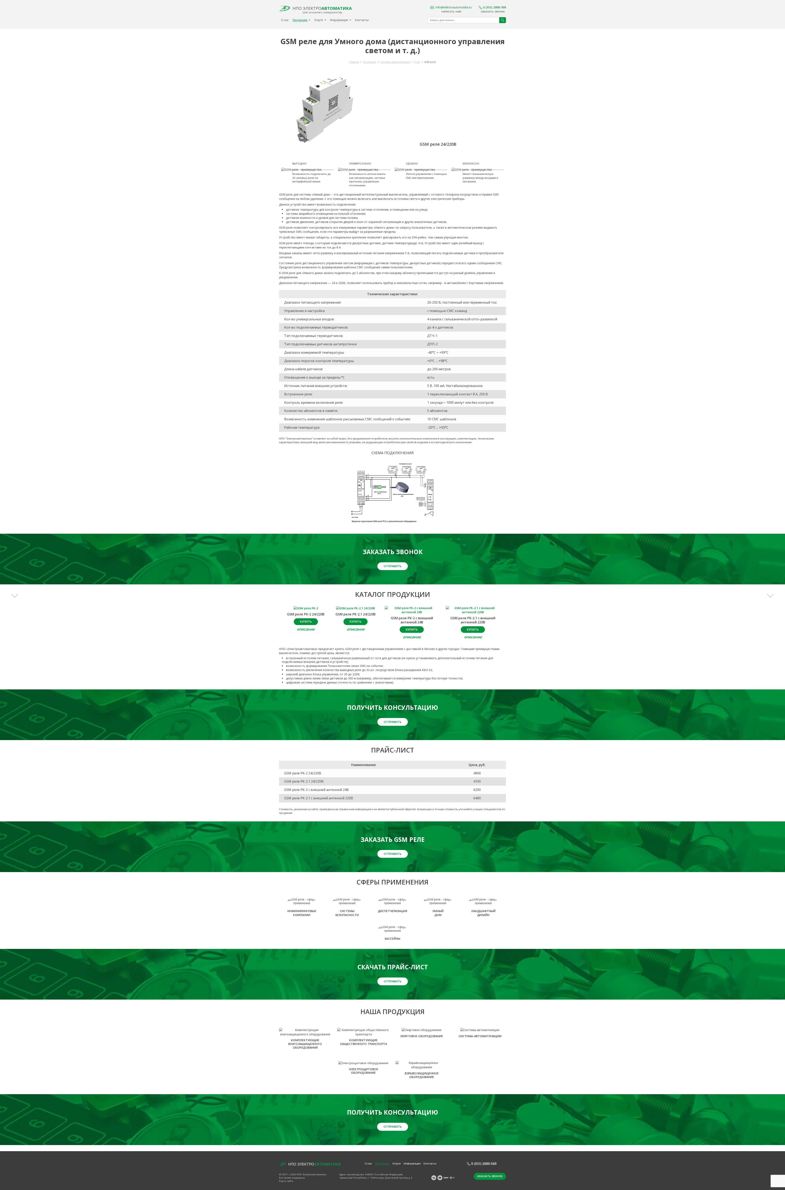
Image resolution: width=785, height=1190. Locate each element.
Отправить (392, 566)
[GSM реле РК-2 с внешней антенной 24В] (412, 610)
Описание (306, 629)
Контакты (362, 20)
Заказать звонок (493, 11)
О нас (285, 20)
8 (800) (494, 7)
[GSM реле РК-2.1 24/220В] (355, 608)
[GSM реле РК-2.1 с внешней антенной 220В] (473, 610)
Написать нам (451, 11)
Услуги (319, 20)
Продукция (300, 20)
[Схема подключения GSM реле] (392, 492)
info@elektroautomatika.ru (454, 7)
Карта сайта (286, 1180)
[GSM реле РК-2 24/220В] (306, 608)
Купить (306, 621)
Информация (339, 20)
